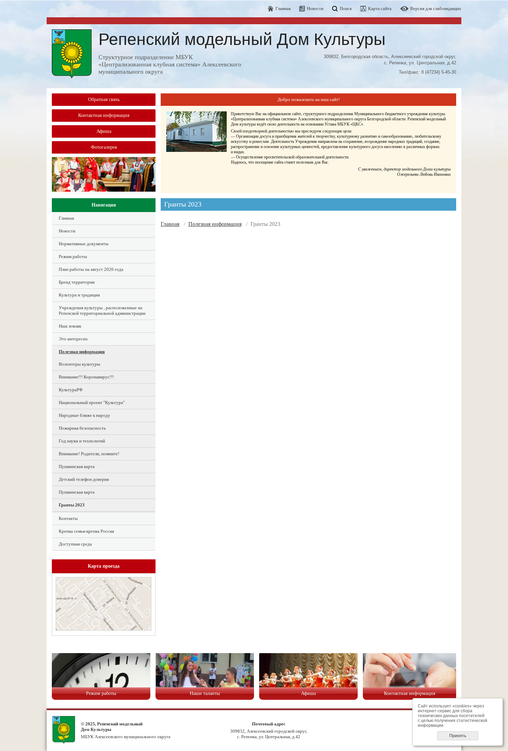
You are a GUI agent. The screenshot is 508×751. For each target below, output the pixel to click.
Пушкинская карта (77, 466)
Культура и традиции (79, 294)
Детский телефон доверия (84, 479)
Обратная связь (104, 99)
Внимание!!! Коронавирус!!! (86, 376)
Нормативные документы (84, 243)
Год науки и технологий (82, 440)
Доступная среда (75, 544)
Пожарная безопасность (82, 428)
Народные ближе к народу (84, 415)
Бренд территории (77, 282)
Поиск (346, 8)
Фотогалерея (104, 147)
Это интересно (73, 338)
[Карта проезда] (103, 629)
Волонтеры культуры (79, 364)
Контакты (68, 518)
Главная (283, 8)
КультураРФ (71, 389)
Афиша (103, 131)
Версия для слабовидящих (435, 8)
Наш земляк (70, 326)
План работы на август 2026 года (91, 269)
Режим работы (73, 256)
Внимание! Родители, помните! (89, 453)
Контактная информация (103, 115)
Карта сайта (380, 8)
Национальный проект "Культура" (92, 402)
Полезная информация (82, 351)
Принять (457, 735)
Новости (315, 8)
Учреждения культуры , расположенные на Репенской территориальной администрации (102, 310)
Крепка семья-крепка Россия (86, 531)
